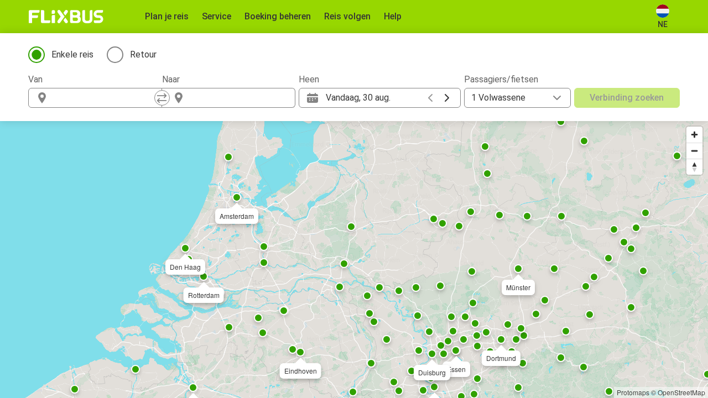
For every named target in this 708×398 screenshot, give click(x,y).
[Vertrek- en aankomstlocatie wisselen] (162, 98)
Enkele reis (72, 54)
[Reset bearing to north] (694, 167)
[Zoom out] (694, 151)
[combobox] (105, 97)
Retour (143, 54)
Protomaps (633, 392)
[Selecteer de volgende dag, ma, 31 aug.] (447, 97)
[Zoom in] (694, 135)
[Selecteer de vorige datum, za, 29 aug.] (430, 97)
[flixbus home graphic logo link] (66, 17)
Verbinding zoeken (627, 97)
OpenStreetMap (681, 392)
